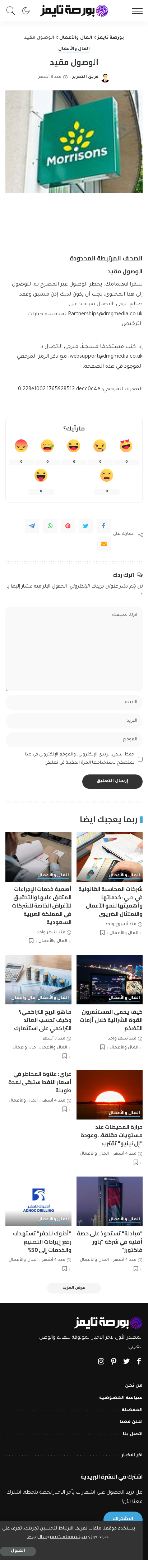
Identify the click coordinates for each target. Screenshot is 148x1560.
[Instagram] (101, 1362)
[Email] (104, 544)
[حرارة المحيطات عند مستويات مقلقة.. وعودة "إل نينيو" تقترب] (110, 1095)
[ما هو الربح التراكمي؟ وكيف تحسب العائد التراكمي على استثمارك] (38, 979)
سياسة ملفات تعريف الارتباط (57, 1537)
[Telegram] (32, 526)
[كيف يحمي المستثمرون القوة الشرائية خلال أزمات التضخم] (110, 979)
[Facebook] (104, 526)
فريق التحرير (85, 77)
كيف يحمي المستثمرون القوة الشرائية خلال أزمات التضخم (111, 1020)
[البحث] (12, 11)
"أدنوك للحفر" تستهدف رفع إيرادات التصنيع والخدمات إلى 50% (42, 1241)
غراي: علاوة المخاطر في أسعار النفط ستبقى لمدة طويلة (39, 1082)
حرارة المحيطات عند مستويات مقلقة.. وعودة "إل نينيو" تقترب (111, 1135)
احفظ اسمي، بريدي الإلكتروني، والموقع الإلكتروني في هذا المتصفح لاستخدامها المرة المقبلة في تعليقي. (80, 758)
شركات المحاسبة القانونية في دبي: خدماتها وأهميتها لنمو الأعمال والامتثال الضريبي (110, 901)
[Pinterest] (68, 526)
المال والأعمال (74, 49)
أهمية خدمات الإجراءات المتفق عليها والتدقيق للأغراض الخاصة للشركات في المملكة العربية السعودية (41, 905)
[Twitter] (86, 526)
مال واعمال (23, 998)
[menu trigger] (135, 11)
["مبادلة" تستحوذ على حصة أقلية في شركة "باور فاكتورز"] (110, 1201)
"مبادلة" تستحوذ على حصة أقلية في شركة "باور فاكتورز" (110, 1241)
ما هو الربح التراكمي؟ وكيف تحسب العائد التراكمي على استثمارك (42, 1020)
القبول (18, 1551)
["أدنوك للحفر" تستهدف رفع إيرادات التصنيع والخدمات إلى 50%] (38, 1201)
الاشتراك (123, 1519)
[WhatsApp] (50, 526)
